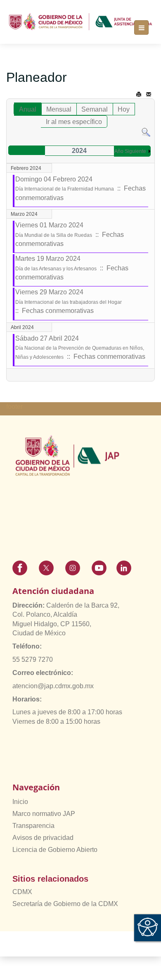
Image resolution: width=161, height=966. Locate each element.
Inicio (20, 801)
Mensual (58, 109)
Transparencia (33, 825)
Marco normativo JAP (43, 813)
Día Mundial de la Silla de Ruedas (53, 235)
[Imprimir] (139, 94)
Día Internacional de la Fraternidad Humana (64, 189)
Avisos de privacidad (42, 837)
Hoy (124, 109)
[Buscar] (146, 132)
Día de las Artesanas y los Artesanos (56, 269)
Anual (27, 109)
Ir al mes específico (74, 121)
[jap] (80, 21)
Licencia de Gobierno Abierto (54, 849)
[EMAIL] (148, 94)
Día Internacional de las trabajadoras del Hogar (68, 302)
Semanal (94, 109)
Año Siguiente (130, 151)
